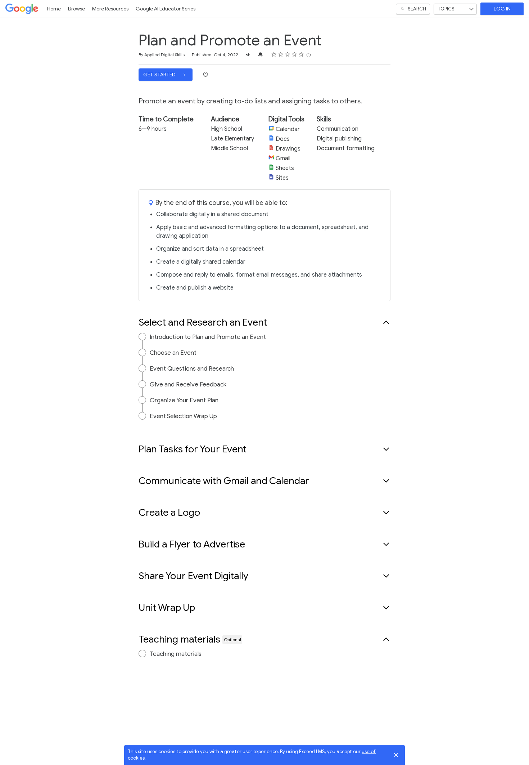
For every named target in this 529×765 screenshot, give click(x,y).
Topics (446, 9)
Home (54, 9)
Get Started (160, 75)
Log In (502, 9)
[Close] (395, 755)
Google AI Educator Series (165, 9)
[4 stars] (294, 54)
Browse (76, 9)
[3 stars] (287, 54)
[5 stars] (301, 54)
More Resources (110, 9)
